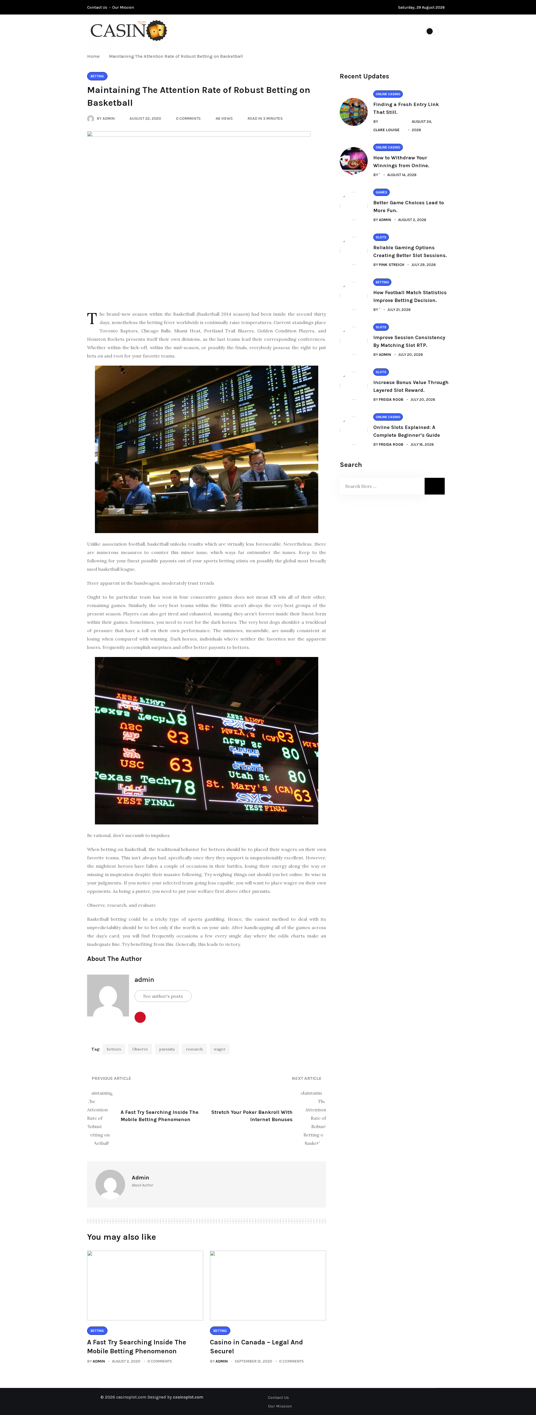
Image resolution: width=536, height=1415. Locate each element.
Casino (254, 30)
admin (144, 979)
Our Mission (123, 7)
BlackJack (366, 30)
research (194, 1049)
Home (94, 56)
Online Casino (292, 30)
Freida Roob (391, 399)
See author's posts (163, 996)
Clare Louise (386, 130)
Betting (330, 30)
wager (220, 1049)
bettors (114, 1049)
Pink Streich (391, 264)
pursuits (167, 1049)
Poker (225, 30)
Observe (140, 1049)
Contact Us (97, 7)
